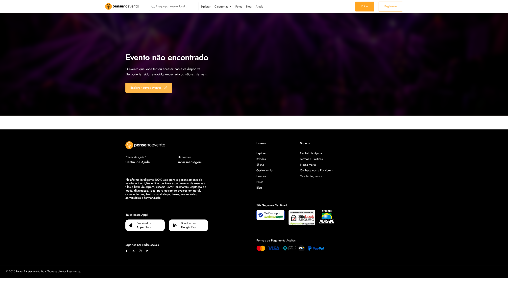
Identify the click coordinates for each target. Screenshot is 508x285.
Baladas (261, 159)
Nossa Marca (308, 164)
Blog (249, 6)
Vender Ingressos (311, 176)
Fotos (238, 6)
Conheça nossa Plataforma (316, 170)
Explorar (205, 6)
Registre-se (390, 6)
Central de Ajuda (137, 162)
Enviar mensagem (189, 162)
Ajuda (259, 6)
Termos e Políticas (311, 159)
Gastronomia (264, 170)
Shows (260, 164)
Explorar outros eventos (145, 88)
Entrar (364, 6)
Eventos (261, 176)
